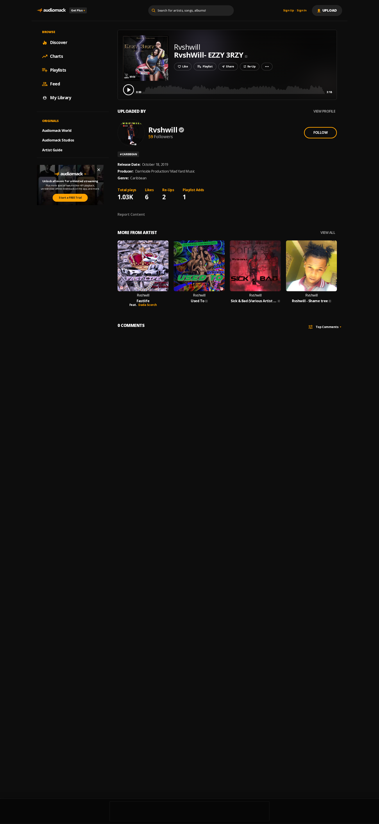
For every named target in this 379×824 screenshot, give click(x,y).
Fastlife (143, 301)
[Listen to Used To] (199, 265)
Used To (197, 301)
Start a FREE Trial (70, 197)
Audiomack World (57, 130)
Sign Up (288, 10)
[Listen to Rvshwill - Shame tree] (311, 265)
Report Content (131, 214)
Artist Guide (52, 150)
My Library (60, 98)
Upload (329, 10)
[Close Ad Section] (99, 170)
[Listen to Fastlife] (143, 265)
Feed (55, 84)
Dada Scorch (147, 305)
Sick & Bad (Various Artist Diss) (254, 301)
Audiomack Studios (58, 140)
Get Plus (78, 10)
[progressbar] (234, 89)
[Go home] (51, 10)
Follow (320, 132)
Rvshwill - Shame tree (310, 301)
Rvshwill (162, 129)
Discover (58, 42)
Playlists (58, 70)
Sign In (301, 10)
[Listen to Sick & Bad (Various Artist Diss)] (255, 265)
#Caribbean (128, 154)
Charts (56, 56)
